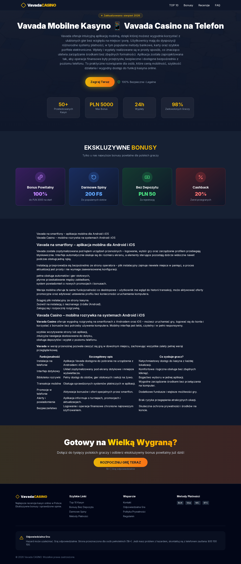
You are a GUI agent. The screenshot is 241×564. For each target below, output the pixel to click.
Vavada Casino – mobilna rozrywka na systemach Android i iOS (76, 237)
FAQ (217, 5)
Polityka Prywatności (134, 511)
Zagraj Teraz (99, 82)
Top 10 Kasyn (76, 502)
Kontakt (127, 502)
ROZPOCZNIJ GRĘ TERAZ (120, 462)
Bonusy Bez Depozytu (81, 507)
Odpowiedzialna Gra (134, 507)
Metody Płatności (78, 516)
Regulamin (128, 516)
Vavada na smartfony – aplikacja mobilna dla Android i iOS (73, 233)
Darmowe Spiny (77, 511)
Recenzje (204, 5)
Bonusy (188, 5)
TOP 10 (173, 5)
